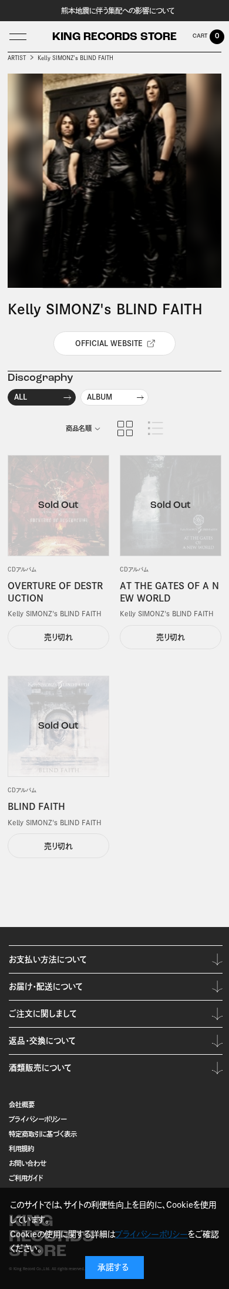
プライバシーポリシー (37, 1119)
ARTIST (17, 58)
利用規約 (21, 1148)
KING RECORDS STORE (114, 37)
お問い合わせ (27, 1163)
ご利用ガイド (26, 1178)
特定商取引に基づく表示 (43, 1134)
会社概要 (22, 1104)
